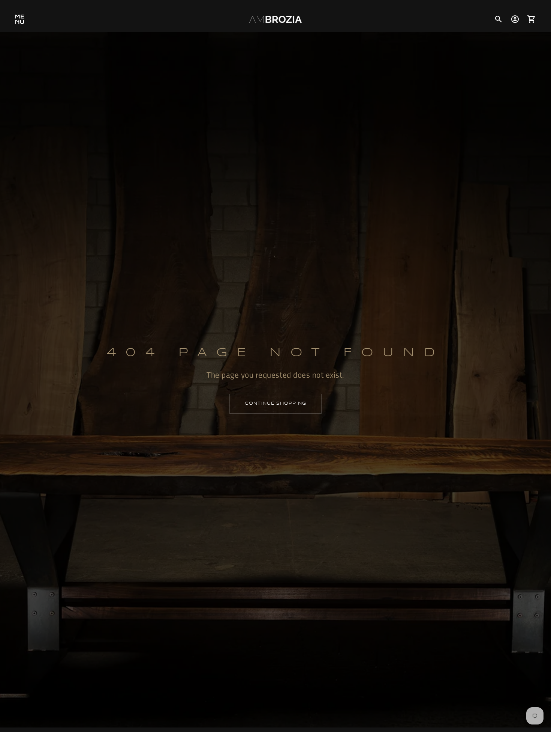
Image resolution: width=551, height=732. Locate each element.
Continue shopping (275, 403)
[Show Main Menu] (19, 19)
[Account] (515, 19)
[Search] (498, 19)
